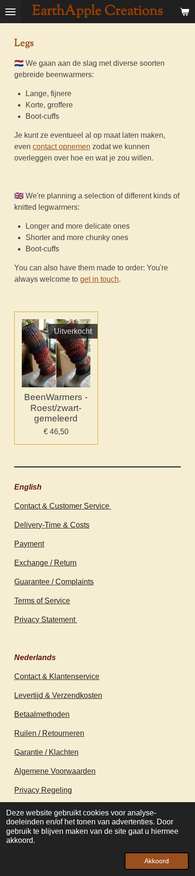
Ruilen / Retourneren (49, 733)
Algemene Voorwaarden (55, 771)
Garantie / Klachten (46, 752)
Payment (29, 544)
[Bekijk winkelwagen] (184, 11)
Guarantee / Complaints (54, 582)
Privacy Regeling (43, 790)
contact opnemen (61, 147)
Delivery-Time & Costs (51, 525)
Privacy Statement (45, 620)
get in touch (99, 279)
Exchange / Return (45, 563)
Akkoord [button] (156, 861)
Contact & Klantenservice (56, 676)
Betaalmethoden (42, 714)
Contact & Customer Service (62, 506)
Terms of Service (42, 601)
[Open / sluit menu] (10, 11)
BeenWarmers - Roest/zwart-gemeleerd (56, 407)
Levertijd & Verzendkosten (58, 695)
